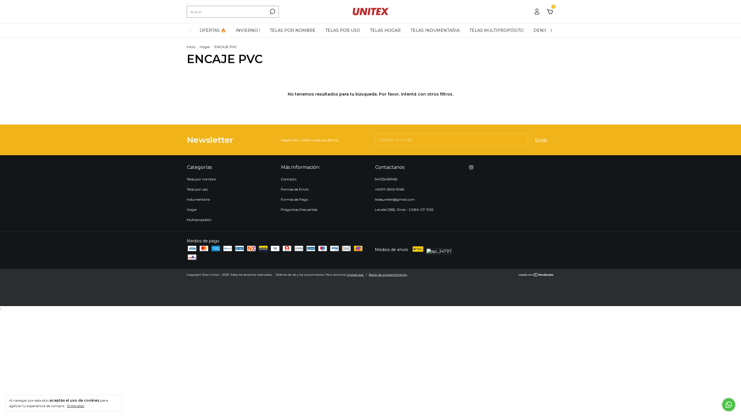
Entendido (75, 406)
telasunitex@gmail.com (395, 199)
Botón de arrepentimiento (388, 275)
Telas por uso (197, 189)
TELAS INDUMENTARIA (435, 30)
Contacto (288, 179)
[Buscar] (272, 11)
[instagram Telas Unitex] (471, 167)
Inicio (191, 47)
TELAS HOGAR (385, 30)
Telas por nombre (201, 179)
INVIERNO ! (248, 30)
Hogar (205, 47)
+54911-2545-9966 (389, 189)
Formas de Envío (295, 189)
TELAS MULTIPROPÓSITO (496, 30)
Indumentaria (198, 199)
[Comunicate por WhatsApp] (728, 404)
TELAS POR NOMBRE (293, 30)
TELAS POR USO (342, 30)
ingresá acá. (355, 275)
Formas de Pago (294, 199)
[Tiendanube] (536, 275)
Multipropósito (199, 219)
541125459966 (386, 179)
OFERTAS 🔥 (213, 30)
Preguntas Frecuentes (299, 209)
